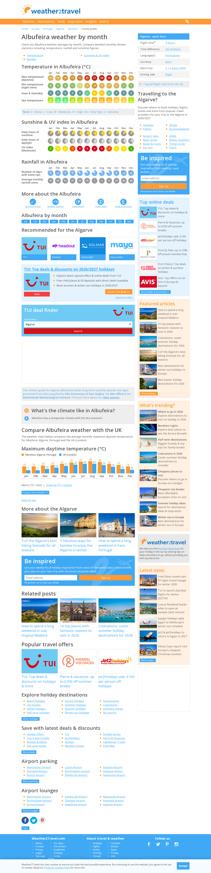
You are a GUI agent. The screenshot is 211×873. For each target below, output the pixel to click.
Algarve (60, 28)
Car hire (148, 147)
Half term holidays (38, 712)
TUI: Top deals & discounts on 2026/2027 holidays (69, 269)
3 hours (170, 42)
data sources (111, 397)
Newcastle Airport (114, 775)
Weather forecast (55, 206)
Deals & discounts (123, 206)
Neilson (69, 742)
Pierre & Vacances (114, 738)
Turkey (115, 852)
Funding (58, 852)
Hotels (173, 125)
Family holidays (36, 708)
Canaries (115, 843)
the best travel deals (169, 548)
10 (47, 467)
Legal (38, 852)
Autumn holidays (75, 708)
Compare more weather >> (35, 492)
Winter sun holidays (77, 712)
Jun (72, 221)
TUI (67, 734)
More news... (147, 660)
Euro (168, 61)
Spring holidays (74, 701)
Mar (44, 221)
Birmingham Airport (77, 771)
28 (90, 459)
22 (62, 461)
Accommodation (179, 129)
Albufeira (73, 28)
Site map (40, 856)
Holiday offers (35, 734)
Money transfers (179, 140)
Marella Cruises (74, 746)
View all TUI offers (124, 297)
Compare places (113, 708)
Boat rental (150, 140)
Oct (110, 221)
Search (104, 21)
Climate (97, 856)
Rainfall (31, 59)
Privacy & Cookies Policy (57, 867)
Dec (129, 221)
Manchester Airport (39, 767)
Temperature (35, 55)
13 (56, 465)
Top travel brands (38, 738)
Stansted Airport (37, 771)
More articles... (149, 393)
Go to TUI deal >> (119, 291)
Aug (91, 221)
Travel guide (101, 206)
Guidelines (59, 849)
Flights (147, 129)
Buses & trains (152, 144)
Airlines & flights (37, 742)
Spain (114, 849)
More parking (30, 781)
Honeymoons (111, 701)
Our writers (60, 846)
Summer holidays (75, 705)
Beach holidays (36, 701)
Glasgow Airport (113, 771)
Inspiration (75, 21)
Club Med (109, 746)
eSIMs (172, 136)
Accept (183, 866)
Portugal (48, 28)
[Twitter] (33, 821)
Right (168, 74)
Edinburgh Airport (76, 775)
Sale (37, 294)
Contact (40, 846)
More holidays (30, 718)
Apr (54, 221)
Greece (114, 846)
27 (81, 459)
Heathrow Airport (76, 804)
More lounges (30, 810)
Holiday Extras (112, 734)
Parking (97, 852)
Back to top (29, 500)
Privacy (39, 849)
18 (43, 463)
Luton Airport (73, 767)
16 (24, 464)
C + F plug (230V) (175, 68)
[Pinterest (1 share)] (42, 821)
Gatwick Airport (113, 767)
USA (113, 856)
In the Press (54, 857)
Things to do (177, 144)
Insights (91, 21)
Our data (58, 843)
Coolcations (110, 705)
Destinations (46, 21)
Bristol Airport (36, 775)
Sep (101, 221)
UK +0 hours (173, 49)
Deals (61, 21)
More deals (29, 752)
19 (52, 463)
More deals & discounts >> (155, 291)
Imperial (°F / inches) (59, 485)
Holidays (148, 125)
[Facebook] (25, 821)
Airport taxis (151, 136)
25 (71, 460)
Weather (29, 21)
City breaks (34, 705)
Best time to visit (33, 206)
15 (113, 465)
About (39, 843)
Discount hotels (36, 746)
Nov (120, 221)
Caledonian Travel (114, 742)
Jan (25, 221)
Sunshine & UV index (96, 55)
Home (25, 28)
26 (99, 460)
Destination (30, 319)
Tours (172, 147)
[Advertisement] (137, 9)
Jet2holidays (72, 738)
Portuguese (172, 55)
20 (75, 462)
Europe (35, 28)
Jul (82, 221)
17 (66, 464)
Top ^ (25, 828)
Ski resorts (109, 712)
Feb (35, 221)
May (63, 221)
